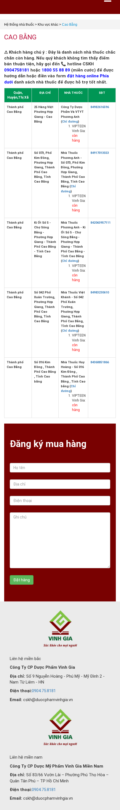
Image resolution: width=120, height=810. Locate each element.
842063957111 (100, 222)
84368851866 (99, 362)
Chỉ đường (70, 121)
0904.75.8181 (44, 690)
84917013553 (99, 153)
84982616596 (99, 107)
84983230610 (99, 292)
